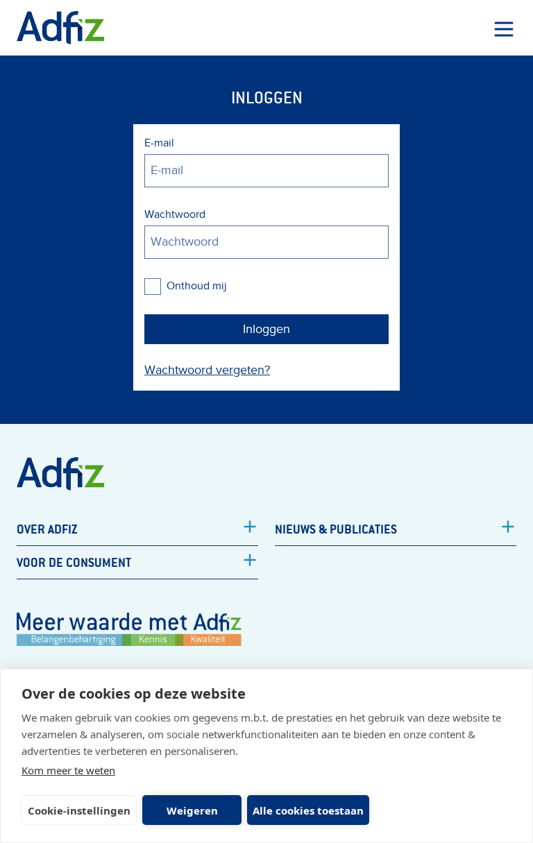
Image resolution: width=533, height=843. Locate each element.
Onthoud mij (197, 286)
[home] (61, 27)
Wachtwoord (174, 214)
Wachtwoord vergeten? (207, 370)
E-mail (159, 143)
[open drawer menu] (504, 29)
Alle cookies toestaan (308, 810)
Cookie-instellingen (79, 810)
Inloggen (266, 329)
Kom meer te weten (68, 770)
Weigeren (192, 810)
